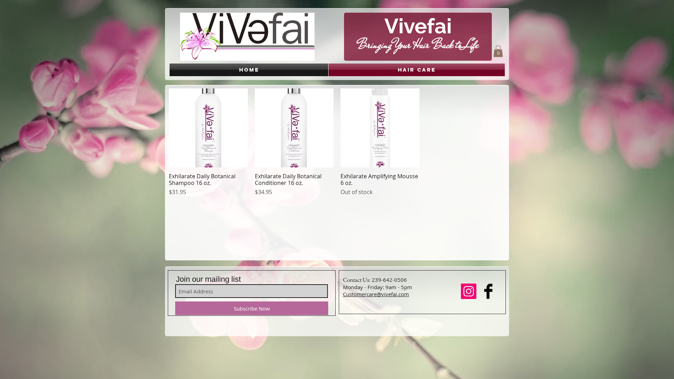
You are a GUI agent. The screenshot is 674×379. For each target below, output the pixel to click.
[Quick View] (208, 127)
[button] (498, 51)
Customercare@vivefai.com (376, 294)
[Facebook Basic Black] (488, 291)
